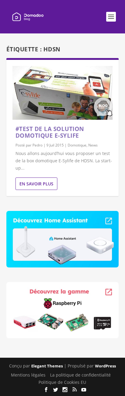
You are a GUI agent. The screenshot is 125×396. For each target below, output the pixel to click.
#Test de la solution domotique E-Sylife (49, 132)
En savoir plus (36, 184)
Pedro (37, 145)
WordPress (105, 366)
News (93, 145)
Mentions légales (28, 375)
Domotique (77, 145)
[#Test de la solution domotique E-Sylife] (62, 93)
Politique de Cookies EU (62, 382)
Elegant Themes (47, 366)
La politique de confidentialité (80, 375)
